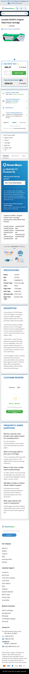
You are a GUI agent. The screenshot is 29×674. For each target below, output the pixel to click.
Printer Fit (15, 156)
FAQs (3, 586)
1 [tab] (14, 59)
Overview (5, 156)
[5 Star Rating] (8, 253)
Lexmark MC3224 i (20, 234)
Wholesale (5, 616)
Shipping (4, 589)
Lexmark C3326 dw (9, 228)
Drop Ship (5, 621)
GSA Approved (6, 613)
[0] (21, 8)
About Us (5, 548)
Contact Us (5, 572)
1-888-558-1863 (9, 639)
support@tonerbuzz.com (11, 646)
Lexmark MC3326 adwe (19, 227)
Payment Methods (7, 592)
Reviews (4, 551)
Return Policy (6, 594)
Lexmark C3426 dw (9, 226)
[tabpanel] (14, 45)
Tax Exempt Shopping (8, 619)
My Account (5, 575)
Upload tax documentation (19, 128)
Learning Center (7, 559)
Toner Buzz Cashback (8, 578)
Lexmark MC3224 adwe (8, 233)
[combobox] (14, 13)
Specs (24, 156)
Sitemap (4, 562)
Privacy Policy (6, 597)
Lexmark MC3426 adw (19, 237)
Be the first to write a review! (14, 411)
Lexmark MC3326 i (8, 236)
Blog (3, 556)
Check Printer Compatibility (11, 29)
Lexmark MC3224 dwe (19, 231)
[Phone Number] (17, 8)
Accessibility (5, 600)
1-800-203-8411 (9, 636)
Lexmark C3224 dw (9, 230)
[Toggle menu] (25, 8)
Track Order (5, 581)
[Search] (25, 13)
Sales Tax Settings (7, 610)
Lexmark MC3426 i (8, 238)
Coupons (4, 554)
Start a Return (6, 583)
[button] (20, 260)
